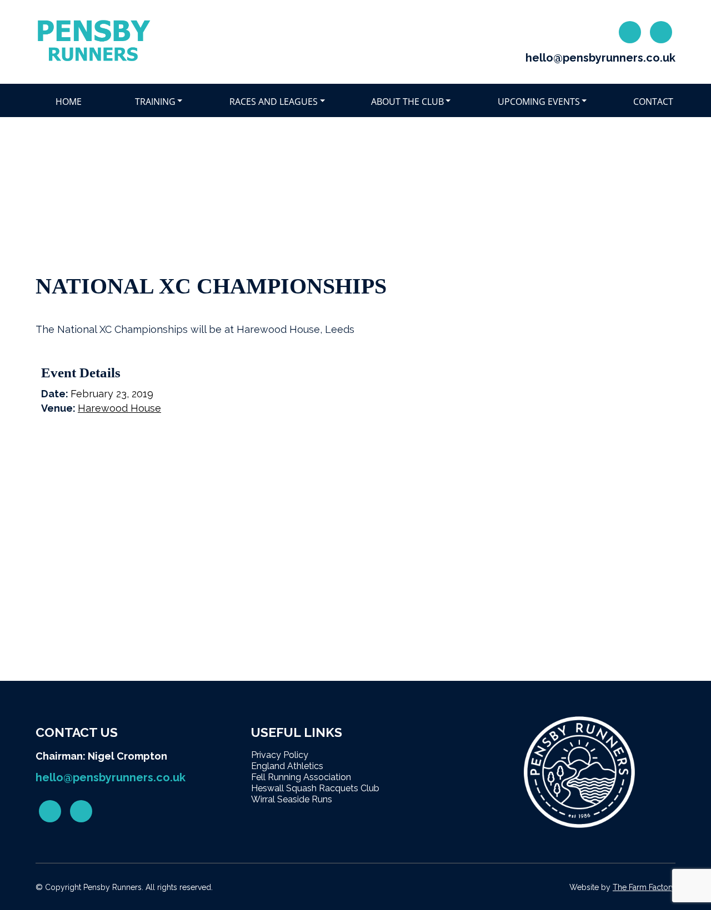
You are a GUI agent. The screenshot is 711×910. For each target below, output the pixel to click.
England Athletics (287, 766)
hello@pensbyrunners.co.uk (600, 57)
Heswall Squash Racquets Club (315, 788)
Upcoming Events (539, 101)
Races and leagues (273, 101)
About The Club (407, 101)
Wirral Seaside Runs (291, 799)
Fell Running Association (301, 777)
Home (69, 101)
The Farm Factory (644, 887)
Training (155, 101)
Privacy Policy (279, 755)
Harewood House (119, 408)
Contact (653, 101)
